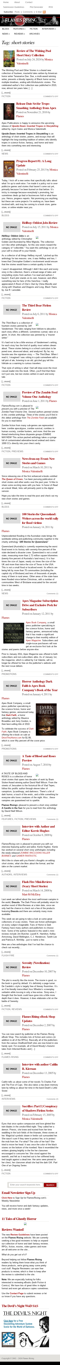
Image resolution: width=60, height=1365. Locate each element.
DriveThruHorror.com (12, 737)
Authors (7, 874)
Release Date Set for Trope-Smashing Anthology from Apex (36, 105)
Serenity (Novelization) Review (36, 964)
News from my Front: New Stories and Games (38, 460)
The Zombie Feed (35, 418)
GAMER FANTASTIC (26, 856)
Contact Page (17, 1293)
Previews (17, 451)
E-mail (39, 12)
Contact (28, 2)
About (17, 2)
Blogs (5, 29)
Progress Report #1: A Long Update (33, 163)
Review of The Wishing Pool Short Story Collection (33, 52)
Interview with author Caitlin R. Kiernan (40, 1066)
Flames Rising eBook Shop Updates (38, 1018)
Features (18, 29)
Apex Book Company (36, 622)
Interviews (48, 29)
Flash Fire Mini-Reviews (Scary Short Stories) (37, 883)
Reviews (18, 34)
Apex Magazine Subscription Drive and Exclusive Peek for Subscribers (40, 605)
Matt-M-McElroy (31, 894)
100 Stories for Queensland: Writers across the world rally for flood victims (40, 518)
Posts (17, 12)
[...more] (6, 92)
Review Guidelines (20, 1234)
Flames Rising (30, 20)
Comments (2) (52, 1099)
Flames (20, 116)
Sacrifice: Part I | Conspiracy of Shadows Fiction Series (40, 1108)
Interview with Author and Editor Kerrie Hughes (38, 828)
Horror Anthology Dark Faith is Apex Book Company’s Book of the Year (40, 685)
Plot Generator (36, 7)
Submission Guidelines (13, 7)
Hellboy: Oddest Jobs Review (40, 222)
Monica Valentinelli (32, 471)
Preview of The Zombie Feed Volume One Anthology (40, 394)
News (5, 34)
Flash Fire (8, 955)
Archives (34, 34)
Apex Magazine (33, 640)
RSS (51, 7)
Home (6, 2)
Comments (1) (52, 594)
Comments (28, 12)
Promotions (9, 674)
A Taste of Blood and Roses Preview (39, 758)
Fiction (34, 29)
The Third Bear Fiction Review (36, 307)
